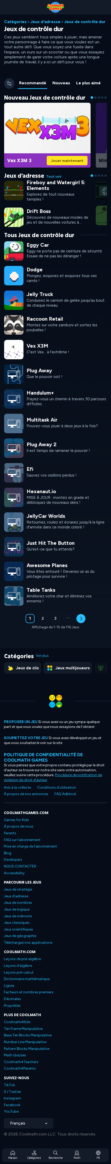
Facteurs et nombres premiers (28, 992)
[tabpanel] (55, 365)
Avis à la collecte (17, 787)
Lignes (9, 985)
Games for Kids (16, 820)
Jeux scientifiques (18, 929)
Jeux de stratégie (18, 889)
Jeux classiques (16, 922)
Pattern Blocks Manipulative (26, 1048)
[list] (55, 423)
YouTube (11, 1111)
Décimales (12, 999)
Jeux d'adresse (45, 21)
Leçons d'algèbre (18, 965)
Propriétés (12, 1005)
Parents (10, 833)
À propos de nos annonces (26, 794)
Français (17, 1123)
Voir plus (42, 655)
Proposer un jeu (20, 722)
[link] (47, 134)
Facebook (12, 1105)
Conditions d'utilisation (56, 787)
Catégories (15, 21)
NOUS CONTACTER (20, 866)
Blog (7, 853)
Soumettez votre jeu (26, 738)
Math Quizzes (15, 1055)
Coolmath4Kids (17, 1022)
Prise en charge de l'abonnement (30, 846)
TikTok (9, 1085)
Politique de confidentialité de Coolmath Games (43, 757)
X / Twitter (12, 1092)
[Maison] (55, 7)
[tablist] (62, 83)
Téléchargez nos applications (28, 942)
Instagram (12, 1098)
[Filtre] (9, 83)
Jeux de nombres (18, 902)
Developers (13, 859)
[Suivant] (80, 618)
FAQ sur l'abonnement (22, 840)
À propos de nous (18, 826)
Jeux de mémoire (18, 916)
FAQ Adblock (65, 794)
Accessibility (14, 873)
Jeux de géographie (20, 936)
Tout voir (54, 176)
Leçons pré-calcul (18, 972)
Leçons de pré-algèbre (22, 959)
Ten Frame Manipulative (23, 1029)
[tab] (32, 83)
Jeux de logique (16, 909)
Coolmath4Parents (20, 1068)
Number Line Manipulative (25, 1042)
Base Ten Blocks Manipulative (28, 1035)
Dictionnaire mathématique (27, 979)
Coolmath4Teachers (21, 1062)
